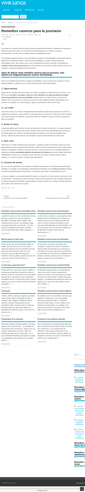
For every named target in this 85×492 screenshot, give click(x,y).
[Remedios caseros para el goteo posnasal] (79, 433)
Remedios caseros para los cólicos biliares (54, 291)
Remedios (18, 10)
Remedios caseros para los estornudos (53, 239)
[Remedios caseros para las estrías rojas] (79, 410)
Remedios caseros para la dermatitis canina (18, 211)
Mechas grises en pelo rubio (12, 239)
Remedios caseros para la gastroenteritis (54, 265)
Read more (5, 233)
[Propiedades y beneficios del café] (79, 380)
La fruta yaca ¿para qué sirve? (13, 265)
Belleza (41, 10)
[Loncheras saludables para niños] (79, 422)
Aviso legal (79, 483)
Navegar (6, 10)
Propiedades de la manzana (12, 319)
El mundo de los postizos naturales (51, 319)
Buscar (23, 17)
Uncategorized (11, 26)
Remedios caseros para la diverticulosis (53, 211)
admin (5, 39)
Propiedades (30, 10)
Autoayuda (5, 291)
